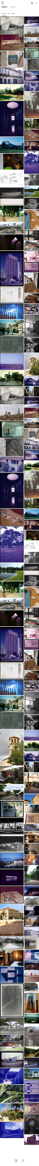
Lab (9, 13)
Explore (4, 7)
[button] (32, 3)
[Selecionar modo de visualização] (16, 1160)
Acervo (4, 13)
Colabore (12, 7)
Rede (12, 13)
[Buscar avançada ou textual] (23, 1160)
